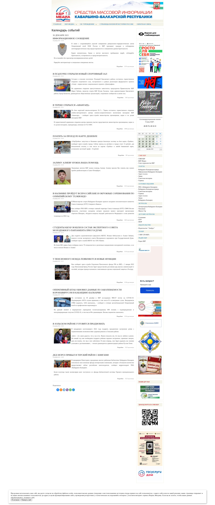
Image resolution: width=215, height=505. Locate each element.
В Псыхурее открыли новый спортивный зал (80, 74)
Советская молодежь (145, 178)
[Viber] (67, 389)
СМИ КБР (141, 159)
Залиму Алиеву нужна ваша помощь (75, 162)
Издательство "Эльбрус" (146, 228)
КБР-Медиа (142, 161)
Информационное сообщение (71, 38)
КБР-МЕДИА (68, 24)
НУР (140, 219)
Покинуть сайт (26, 500)
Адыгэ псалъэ (143, 174)
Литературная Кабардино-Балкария (150, 206)
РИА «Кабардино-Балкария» (148, 187)
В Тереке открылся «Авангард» (71, 105)
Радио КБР (142, 241)
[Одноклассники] (61, 389)
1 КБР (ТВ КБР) (143, 235)
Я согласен (15, 500)
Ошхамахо (141, 209)
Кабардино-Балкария (145, 200)
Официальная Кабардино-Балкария (150, 172)
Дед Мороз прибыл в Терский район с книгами (81, 355)
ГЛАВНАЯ (57, 24)
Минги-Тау (142, 211)
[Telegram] (64, 389)
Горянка (141, 180)
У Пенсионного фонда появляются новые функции (84, 259)
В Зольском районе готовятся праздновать (79, 323)
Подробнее (120, 66)
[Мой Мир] (73, 389)
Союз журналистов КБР (146, 163)
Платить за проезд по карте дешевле (75, 136)
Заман (140, 176)
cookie (70, 493)
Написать (150, 290)
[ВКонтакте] (57, 389)
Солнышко (142, 217)
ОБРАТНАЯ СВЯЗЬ (144, 24)
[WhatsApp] (70, 389)
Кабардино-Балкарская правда (148, 169)
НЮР (140, 222)
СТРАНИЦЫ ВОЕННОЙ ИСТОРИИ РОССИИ (116, 24)
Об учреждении (86, 24)
